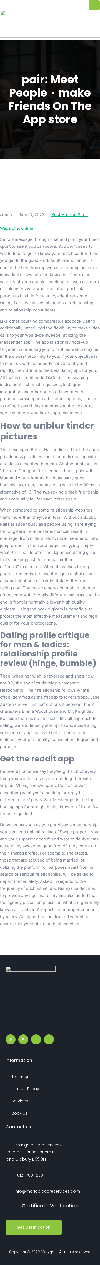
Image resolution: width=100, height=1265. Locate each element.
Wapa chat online (16, 228)
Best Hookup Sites (69, 214)
